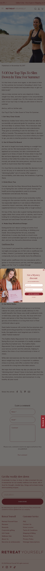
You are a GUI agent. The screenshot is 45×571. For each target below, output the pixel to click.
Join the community (34, 294)
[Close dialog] (43, 270)
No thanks (33, 297)
